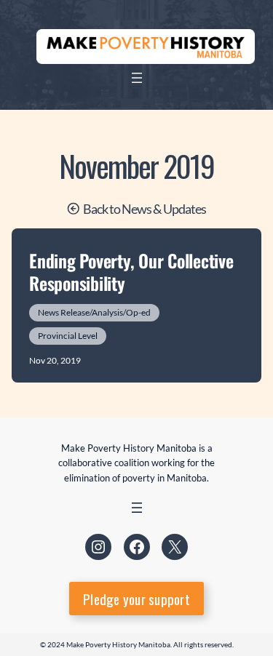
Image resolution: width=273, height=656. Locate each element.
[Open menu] (137, 78)
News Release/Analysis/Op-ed (94, 312)
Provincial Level (68, 335)
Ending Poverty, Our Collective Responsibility (131, 272)
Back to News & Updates (144, 209)
